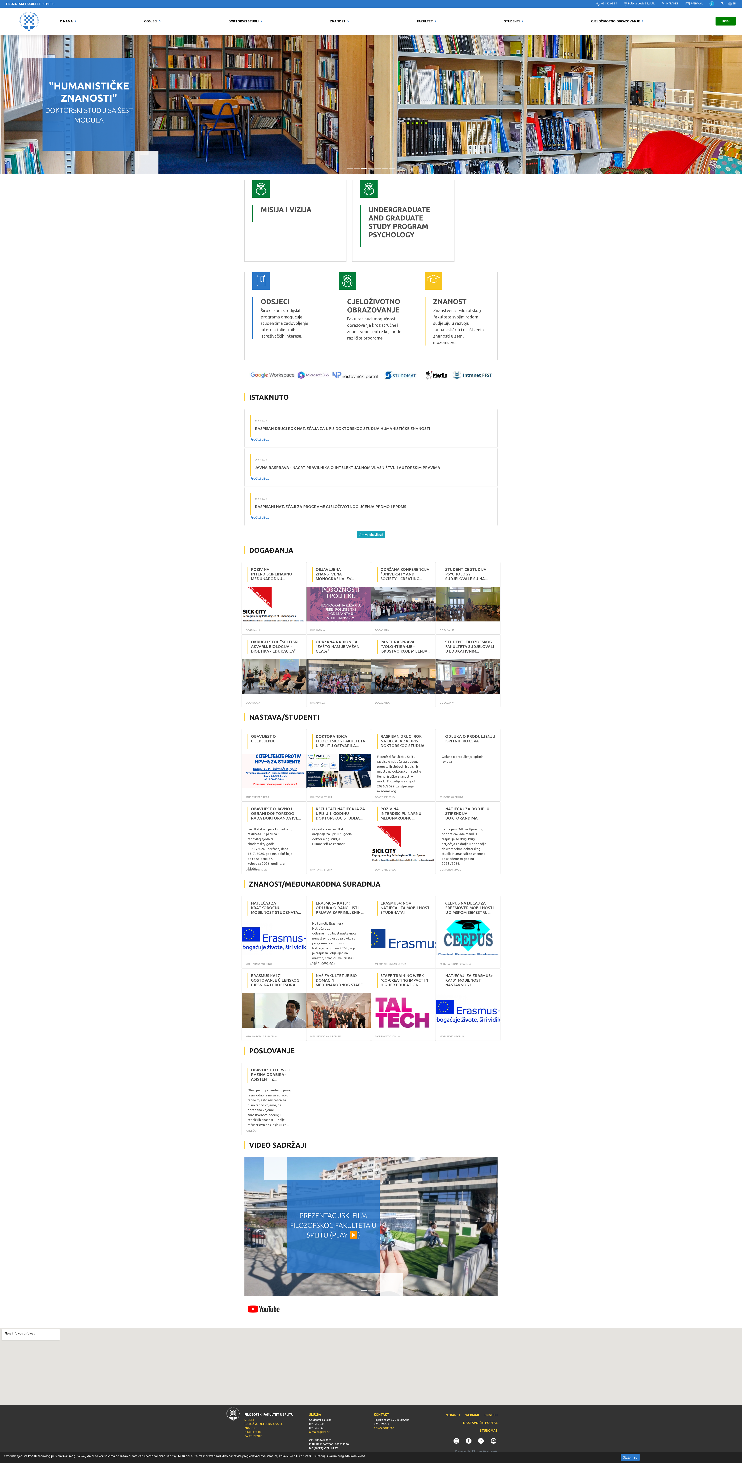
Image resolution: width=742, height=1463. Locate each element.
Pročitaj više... (259, 439)
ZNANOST (337, 21)
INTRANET (671, 3)
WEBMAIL (697, 3)
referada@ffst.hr (319, 1432)
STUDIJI (249, 1419)
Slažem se (630, 1457)
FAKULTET (425, 21)
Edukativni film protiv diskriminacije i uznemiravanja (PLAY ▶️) (333, 1225)
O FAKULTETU (252, 1432)
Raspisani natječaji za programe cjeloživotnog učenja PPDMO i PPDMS (330, 506)
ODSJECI (150, 21)
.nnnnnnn (361, 183)
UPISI (726, 21)
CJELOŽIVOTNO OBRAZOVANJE (615, 21)
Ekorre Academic (485, 1451)
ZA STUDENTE (253, 1436)
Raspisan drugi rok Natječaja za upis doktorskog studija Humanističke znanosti (342, 428)
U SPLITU (30, 4)
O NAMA (66, 21)
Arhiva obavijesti (371, 534)
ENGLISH (491, 1415)
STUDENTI (512, 21)
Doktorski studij (244, 21)
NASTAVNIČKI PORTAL (480, 1423)
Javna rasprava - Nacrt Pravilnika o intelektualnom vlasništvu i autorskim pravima (347, 467)
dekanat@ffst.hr (384, 1428)
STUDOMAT (489, 1430)
